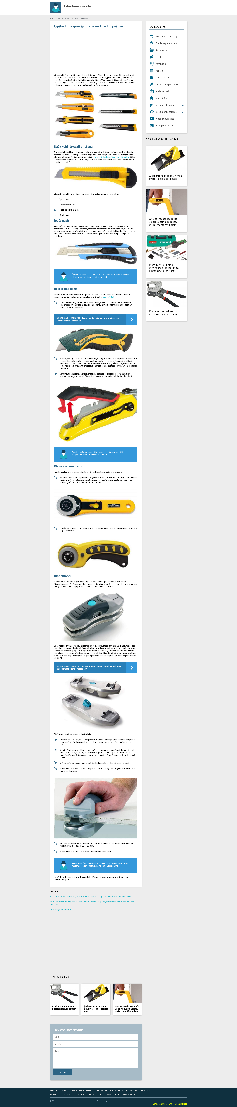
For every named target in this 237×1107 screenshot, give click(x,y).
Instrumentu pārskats (167, 111)
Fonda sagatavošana (166, 43)
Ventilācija (161, 63)
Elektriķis (160, 57)
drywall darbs (109, 296)
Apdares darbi (163, 91)
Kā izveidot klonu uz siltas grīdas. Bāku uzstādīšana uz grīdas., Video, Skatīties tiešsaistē (90, 896)
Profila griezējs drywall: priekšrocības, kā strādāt (64, 1007)
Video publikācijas (165, 118)
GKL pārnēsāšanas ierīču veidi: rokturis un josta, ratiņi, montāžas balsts (127, 1009)
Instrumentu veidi (165, 105)
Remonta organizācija (167, 36)
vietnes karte (181, 1103)
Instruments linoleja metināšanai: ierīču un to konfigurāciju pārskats (164, 268)
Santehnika (161, 50)
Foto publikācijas (164, 125)
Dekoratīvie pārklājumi (167, 84)
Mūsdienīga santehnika (60, 909)
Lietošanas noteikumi (162, 1103)
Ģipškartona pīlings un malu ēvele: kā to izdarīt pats (96, 1009)
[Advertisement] (95, 52)
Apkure (159, 70)
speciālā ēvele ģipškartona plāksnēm (112, 157)
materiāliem (162, 98)
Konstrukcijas (162, 77)
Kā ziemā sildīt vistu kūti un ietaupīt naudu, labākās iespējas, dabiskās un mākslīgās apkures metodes (92, 902)
